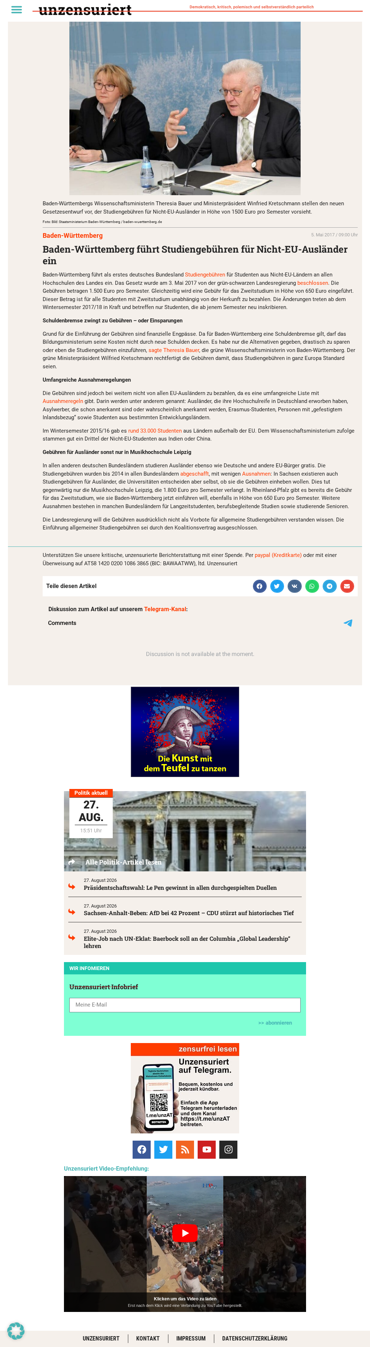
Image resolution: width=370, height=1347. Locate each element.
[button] (16, 9)
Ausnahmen (256, 474)
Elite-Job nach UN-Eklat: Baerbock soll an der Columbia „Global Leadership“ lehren (187, 942)
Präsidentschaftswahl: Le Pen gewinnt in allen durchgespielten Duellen (180, 887)
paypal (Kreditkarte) (278, 555)
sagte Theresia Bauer (174, 350)
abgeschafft (194, 474)
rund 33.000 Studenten (155, 431)
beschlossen (312, 283)
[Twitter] (163, 1150)
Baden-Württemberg (73, 235)
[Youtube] (207, 1150)
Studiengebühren (205, 274)
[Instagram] (228, 1150)
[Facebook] (142, 1150)
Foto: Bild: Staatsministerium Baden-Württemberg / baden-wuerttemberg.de (102, 222)
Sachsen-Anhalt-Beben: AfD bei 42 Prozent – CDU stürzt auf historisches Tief (189, 913)
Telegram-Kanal (165, 609)
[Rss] (185, 1150)
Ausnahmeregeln (63, 401)
